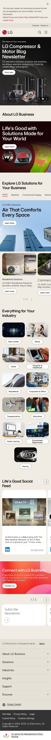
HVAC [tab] (5, 194)
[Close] (47, 4)
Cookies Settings (26, 718)
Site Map (6, 714)
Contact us (44, 25)
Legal (32, 714)
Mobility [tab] (15, 195)
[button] (3, 99)
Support (7, 686)
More (41, 643)
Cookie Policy (8, 718)
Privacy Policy (20, 714)
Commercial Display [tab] (31, 195)
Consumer (35, 25)
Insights (7, 678)
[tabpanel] (25, 251)
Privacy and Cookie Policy (18, 17)
